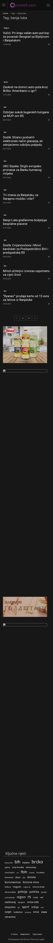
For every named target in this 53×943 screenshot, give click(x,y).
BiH (5, 107)
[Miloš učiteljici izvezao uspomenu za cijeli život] (26, 265)
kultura (8, 887)
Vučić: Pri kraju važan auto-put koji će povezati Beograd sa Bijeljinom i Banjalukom (26, 36)
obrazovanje (10, 892)
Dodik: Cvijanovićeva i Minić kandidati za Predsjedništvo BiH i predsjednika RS (25, 248)
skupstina (10, 907)
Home (5, 13)
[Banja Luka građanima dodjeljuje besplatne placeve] (26, 213)
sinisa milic (33, 902)
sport (25, 906)
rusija (35, 897)
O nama (14, 934)
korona (31, 877)
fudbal (31, 872)
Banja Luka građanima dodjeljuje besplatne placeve (25, 222)
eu (18, 872)
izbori (18, 877)
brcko (37, 861)
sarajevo (21, 902)
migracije (26, 887)
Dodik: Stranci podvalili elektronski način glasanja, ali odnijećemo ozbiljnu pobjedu (23, 141)
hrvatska (40, 872)
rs (29, 896)
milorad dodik (38, 887)
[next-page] (35, 318)
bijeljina (26, 862)
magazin (17, 886)
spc (18, 907)
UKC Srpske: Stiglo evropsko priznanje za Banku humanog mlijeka (22, 169)
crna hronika (18, 867)
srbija (35, 907)
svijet (8, 911)
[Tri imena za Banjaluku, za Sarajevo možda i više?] (26, 188)
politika (34, 891)
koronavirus (13, 882)
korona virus (31, 882)
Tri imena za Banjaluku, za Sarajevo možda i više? (20, 196)
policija (22, 891)
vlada (44, 912)
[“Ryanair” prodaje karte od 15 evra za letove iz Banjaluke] (26, 289)
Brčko (6, 82)
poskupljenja (10, 897)
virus (36, 911)
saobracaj (10, 902)
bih (17, 861)
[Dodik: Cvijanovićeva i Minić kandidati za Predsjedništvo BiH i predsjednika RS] (26, 238)
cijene (7, 867)
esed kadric (10, 872)
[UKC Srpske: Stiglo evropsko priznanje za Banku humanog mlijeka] (26, 159)
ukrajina (28, 912)
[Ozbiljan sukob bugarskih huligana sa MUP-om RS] (26, 105)
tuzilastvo (18, 912)
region (21, 897)
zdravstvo (10, 916)
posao (44, 892)
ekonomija (31, 867)
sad (41, 897)
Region (6, 28)
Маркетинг (25, 934)
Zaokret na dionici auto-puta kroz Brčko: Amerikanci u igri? (25, 89)
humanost (9, 877)
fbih (24, 872)
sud (42, 907)
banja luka (9, 863)
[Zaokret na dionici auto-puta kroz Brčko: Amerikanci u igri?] (26, 67)
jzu (24, 877)
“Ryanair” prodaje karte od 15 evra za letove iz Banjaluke (26, 298)
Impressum (37, 934)
